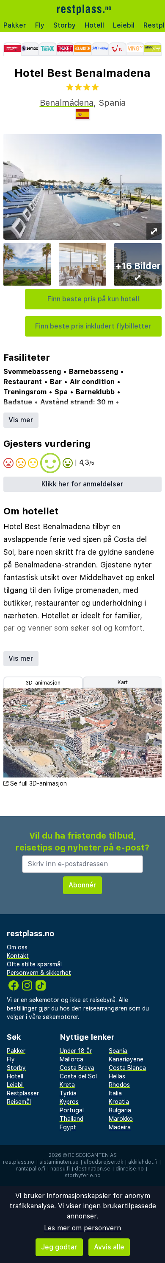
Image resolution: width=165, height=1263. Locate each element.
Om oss (17, 947)
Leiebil (124, 25)
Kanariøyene (126, 1059)
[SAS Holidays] (100, 49)
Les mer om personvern (82, 1228)
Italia (115, 1093)
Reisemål (19, 1101)
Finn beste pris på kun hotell (93, 299)
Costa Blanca (127, 1067)
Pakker (14, 25)
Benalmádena (67, 103)
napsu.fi (60, 1169)
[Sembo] (30, 49)
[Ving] (135, 49)
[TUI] (117, 49)
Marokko (121, 1118)
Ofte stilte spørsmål (34, 964)
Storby (64, 25)
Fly (39, 25)
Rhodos (119, 1084)
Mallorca (71, 1059)
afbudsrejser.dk (103, 1162)
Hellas (117, 1076)
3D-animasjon (43, 683)
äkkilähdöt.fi (142, 1162)
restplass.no (18, 1162)
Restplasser (23, 1093)
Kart (123, 682)
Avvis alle (109, 1247)
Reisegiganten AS (92, 1155)
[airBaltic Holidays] (153, 49)
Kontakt (18, 955)
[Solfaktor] (82, 49)
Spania (118, 1050)
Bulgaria (120, 1110)
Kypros (69, 1101)
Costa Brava (77, 1067)
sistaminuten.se (59, 1162)
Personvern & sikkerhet (39, 972)
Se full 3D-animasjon (38, 783)
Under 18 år (76, 1050)
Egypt (68, 1127)
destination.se (92, 1169)
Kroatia (119, 1101)
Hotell (94, 25)
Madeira (120, 1127)
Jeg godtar (59, 1247)
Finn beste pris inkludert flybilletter (93, 326)
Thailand (71, 1118)
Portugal (72, 1110)
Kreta (67, 1084)
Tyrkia (68, 1093)
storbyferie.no (83, 1176)
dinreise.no (130, 1169)
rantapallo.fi (30, 1169)
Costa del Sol (78, 1076)
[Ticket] (65, 49)
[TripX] (47, 49)
